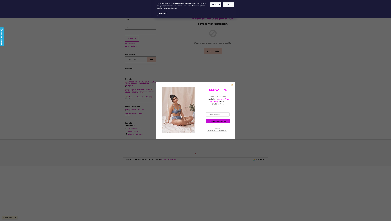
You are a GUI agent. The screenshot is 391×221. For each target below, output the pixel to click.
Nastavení (162, 13)
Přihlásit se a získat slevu (218, 121)
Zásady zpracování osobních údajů (217, 130)
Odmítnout (216, 5)
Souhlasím (228, 5)
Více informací (172, 8)
